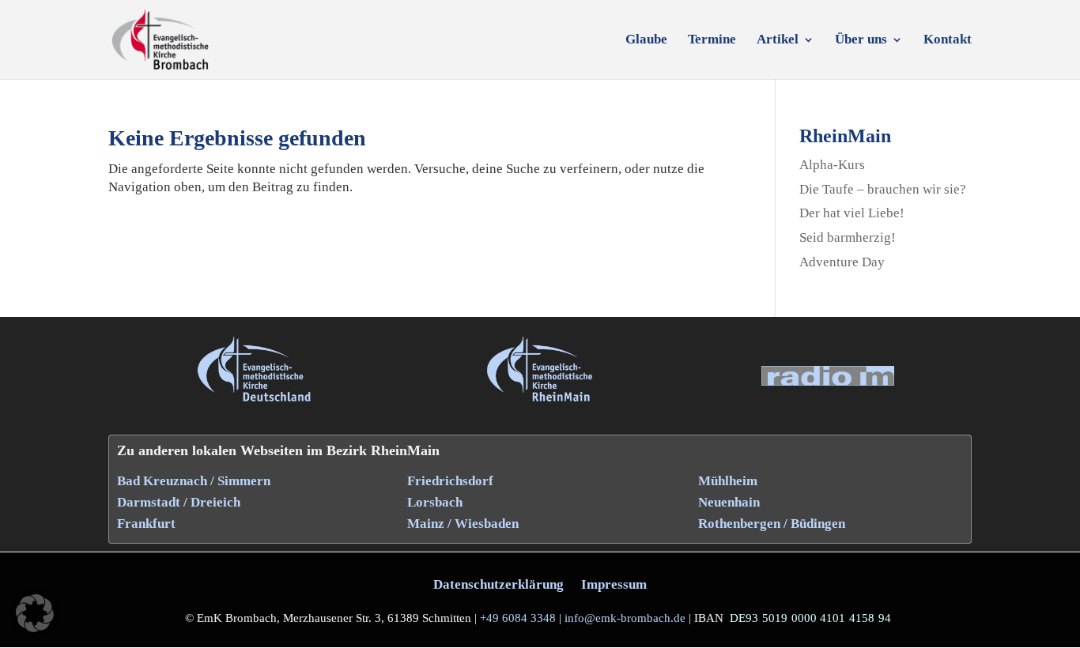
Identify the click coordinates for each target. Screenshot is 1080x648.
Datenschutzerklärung (498, 584)
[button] (35, 613)
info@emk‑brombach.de (625, 618)
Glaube (646, 40)
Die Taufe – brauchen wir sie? (882, 189)
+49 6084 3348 (518, 618)
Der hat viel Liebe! (851, 212)
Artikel (778, 40)
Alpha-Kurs (832, 164)
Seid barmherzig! (847, 237)
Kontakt (947, 40)
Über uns (861, 40)
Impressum (614, 584)
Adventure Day (842, 261)
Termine (712, 40)
